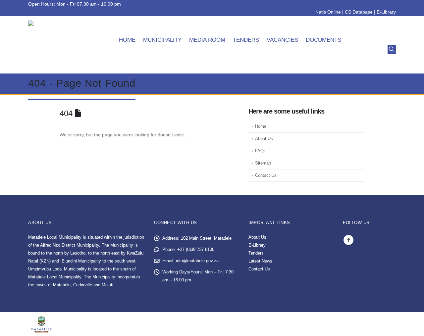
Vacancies (282, 40)
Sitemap (263, 163)
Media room (207, 40)
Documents (323, 40)
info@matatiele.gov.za (197, 261)
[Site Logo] (64, 45)
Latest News (260, 261)
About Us (264, 138)
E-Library (386, 12)
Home (127, 40)
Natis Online (328, 12)
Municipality (162, 40)
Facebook (348, 240)
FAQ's (261, 151)
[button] (392, 49)
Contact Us (266, 175)
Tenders (246, 40)
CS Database (359, 12)
